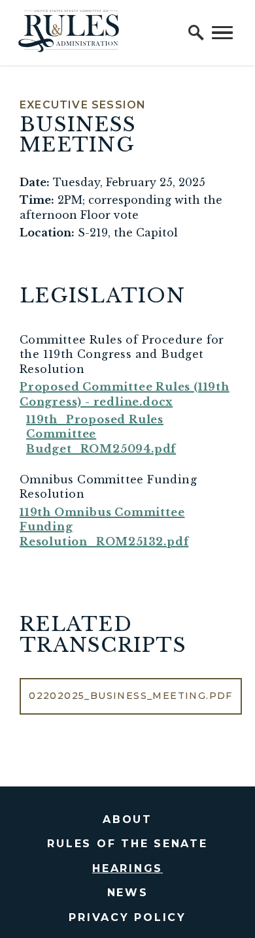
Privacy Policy (127, 917)
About (127, 819)
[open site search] (196, 32)
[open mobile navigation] (222, 32)
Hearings (127, 868)
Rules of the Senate (127, 843)
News (127, 892)
